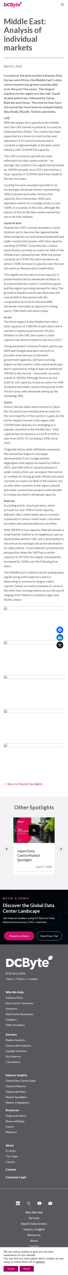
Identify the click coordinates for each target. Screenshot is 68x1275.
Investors (11, 1008)
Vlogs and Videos (16, 1115)
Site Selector (13, 1056)
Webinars (11, 1132)
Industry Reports (16, 1086)
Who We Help (34, 1212)
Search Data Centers (34, 1223)
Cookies (33, 978)
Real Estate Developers (19, 1014)
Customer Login (16, 1177)
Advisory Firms (14, 997)
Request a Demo (19, 936)
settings (40, 1261)
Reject (26, 1268)
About (34, 1240)
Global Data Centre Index (21, 1080)
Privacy (20, 978)
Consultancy (13, 1061)
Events (10, 1126)
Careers (10, 1161)
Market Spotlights (16, 1097)
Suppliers (11, 1019)
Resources (34, 1235)
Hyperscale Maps (16, 1091)
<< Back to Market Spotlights (23, 784)
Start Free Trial (49, 936)
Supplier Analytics (16, 1051)
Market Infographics (18, 1102)
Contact (11, 1169)
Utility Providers (15, 1025)
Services (34, 1218)
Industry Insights (34, 1229)
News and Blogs (15, 1121)
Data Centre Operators (19, 1003)
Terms (9, 978)
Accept (10, 1268)
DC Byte (11, 1150)
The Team (12, 1156)
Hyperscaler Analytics (18, 1045)
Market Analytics (16, 1040)
